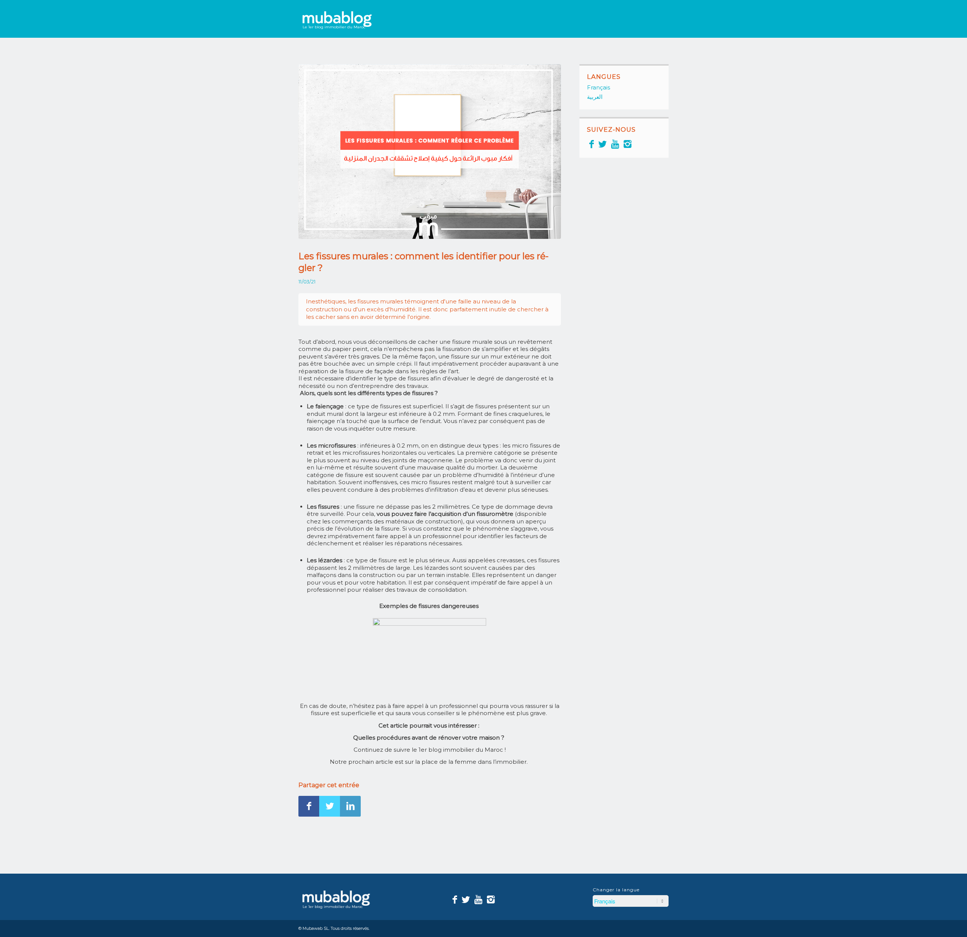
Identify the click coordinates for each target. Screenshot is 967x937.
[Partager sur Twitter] (329, 806)
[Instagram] (628, 143)
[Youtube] (615, 143)
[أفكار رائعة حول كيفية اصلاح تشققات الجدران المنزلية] (429, 151)
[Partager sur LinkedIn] (350, 806)
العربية (594, 96)
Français (598, 87)
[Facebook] (591, 143)
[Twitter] (602, 143)
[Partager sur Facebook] (308, 806)
